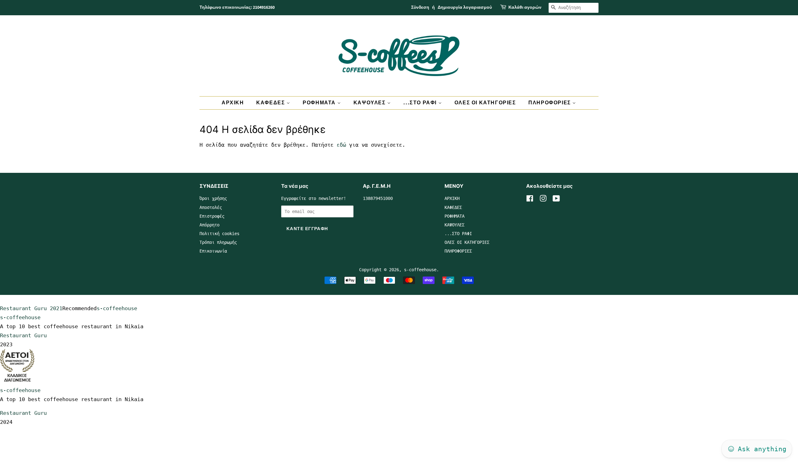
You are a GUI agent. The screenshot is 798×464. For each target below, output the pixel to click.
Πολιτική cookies (219, 233)
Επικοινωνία (213, 251)
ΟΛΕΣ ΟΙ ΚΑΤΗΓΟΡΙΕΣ (485, 102)
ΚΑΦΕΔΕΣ (271, 102)
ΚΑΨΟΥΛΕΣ (370, 102)
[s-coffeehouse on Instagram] (543, 199)
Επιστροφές (212, 216)
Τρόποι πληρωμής (218, 242)
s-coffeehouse (420, 269)
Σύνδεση (420, 7)
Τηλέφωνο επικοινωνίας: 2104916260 (237, 7)
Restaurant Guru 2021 (31, 308)
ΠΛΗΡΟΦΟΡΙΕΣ (550, 102)
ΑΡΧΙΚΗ (233, 102)
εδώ (341, 145)
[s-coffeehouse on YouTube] (556, 199)
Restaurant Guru (23, 335)
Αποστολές (211, 207)
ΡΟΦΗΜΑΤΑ (320, 102)
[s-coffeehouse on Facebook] (529, 199)
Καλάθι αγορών (524, 7)
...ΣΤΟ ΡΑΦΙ (420, 102)
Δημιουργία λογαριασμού (465, 7)
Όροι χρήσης (213, 198)
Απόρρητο (209, 224)
